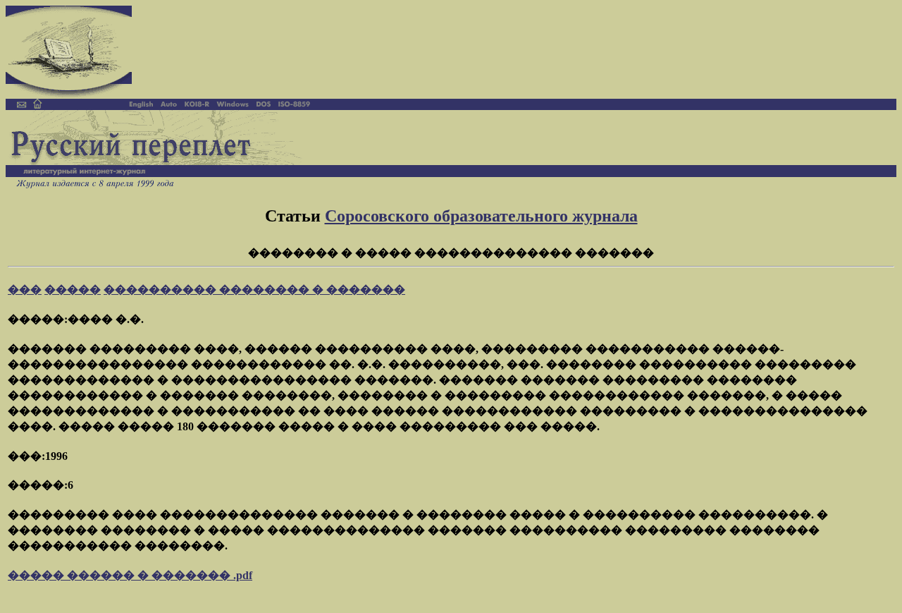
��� (25, 290)
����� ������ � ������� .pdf (130, 575)
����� (72, 290)
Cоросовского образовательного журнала (481, 216)
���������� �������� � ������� (254, 290)
